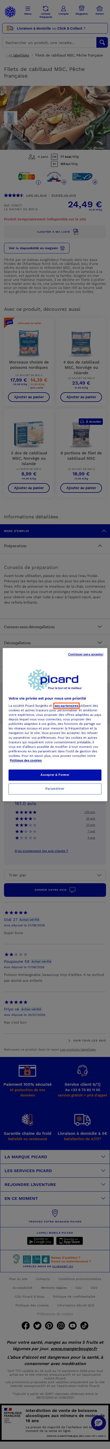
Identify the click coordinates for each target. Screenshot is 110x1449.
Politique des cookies (26, 760)
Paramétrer (55, 788)
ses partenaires (66, 706)
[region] (55, 724)
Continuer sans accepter (85, 654)
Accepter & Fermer (55, 774)
